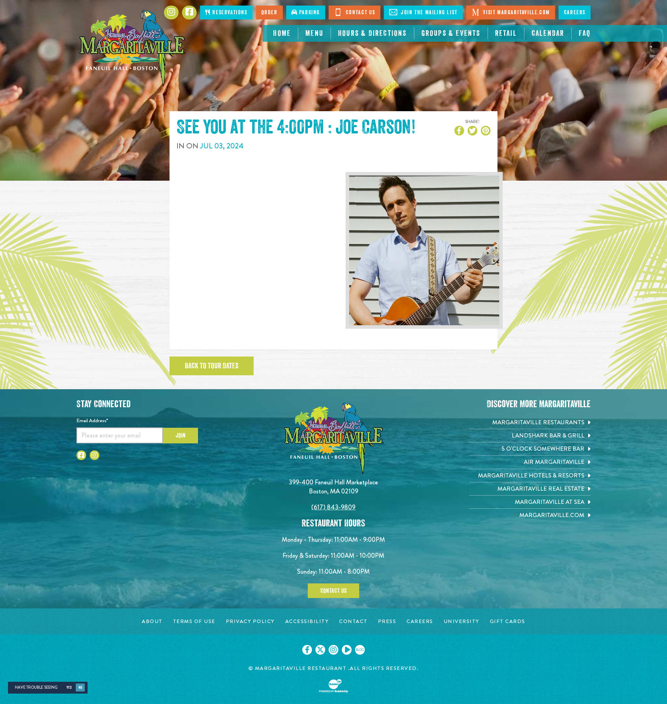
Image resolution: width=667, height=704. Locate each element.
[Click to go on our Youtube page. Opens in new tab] (347, 650)
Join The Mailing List (428, 12)
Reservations (229, 12)
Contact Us (359, 12)
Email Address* (92, 420)
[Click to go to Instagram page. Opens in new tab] (171, 12)
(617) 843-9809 (333, 507)
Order (269, 12)
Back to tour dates (211, 366)
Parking (308, 12)
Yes (69, 687)
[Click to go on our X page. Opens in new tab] (320, 650)
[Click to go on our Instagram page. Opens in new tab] (333, 650)
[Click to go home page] (132, 48)
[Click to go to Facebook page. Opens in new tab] (189, 12)
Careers (574, 12)
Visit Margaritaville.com (515, 12)
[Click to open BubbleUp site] (333, 686)
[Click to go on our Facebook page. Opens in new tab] (307, 650)
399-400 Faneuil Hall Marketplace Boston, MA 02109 (333, 486)
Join (180, 435)
